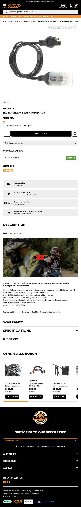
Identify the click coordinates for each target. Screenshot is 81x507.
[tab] (15, 401)
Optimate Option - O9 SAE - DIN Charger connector (37, 385)
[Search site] (7, 12)
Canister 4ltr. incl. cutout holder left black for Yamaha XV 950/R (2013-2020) (60, 385)
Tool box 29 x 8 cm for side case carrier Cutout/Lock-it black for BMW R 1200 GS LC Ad (13, 385)
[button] (75, 134)
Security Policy (38, 491)
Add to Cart (41, 133)
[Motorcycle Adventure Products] (14, 6)
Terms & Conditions (43, 446)
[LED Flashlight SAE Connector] (4, 482)
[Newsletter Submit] (74, 441)
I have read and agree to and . (41, 446)
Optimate (8, 108)
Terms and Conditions (11, 491)
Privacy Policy (60, 446)
